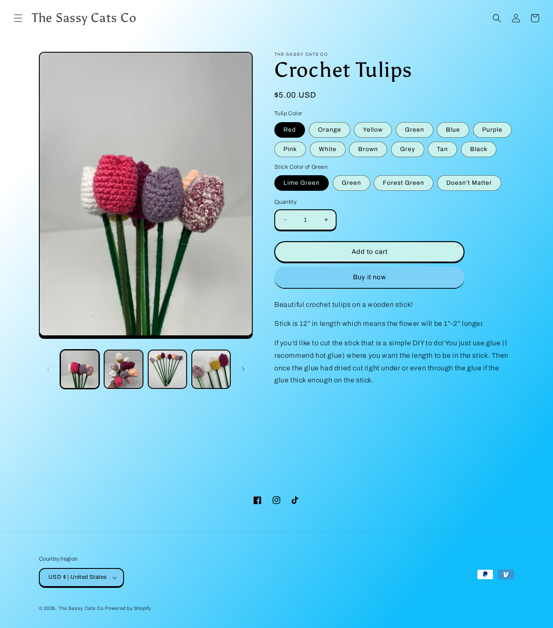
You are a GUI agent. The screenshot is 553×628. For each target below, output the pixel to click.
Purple (492, 129)
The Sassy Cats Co (81, 608)
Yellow (373, 129)
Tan (442, 149)
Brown (368, 149)
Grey (407, 149)
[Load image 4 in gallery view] (211, 369)
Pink (290, 149)
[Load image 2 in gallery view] (123, 369)
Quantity (285, 202)
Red (289, 129)
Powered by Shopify (128, 608)
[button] (18, 18)
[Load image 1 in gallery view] (79, 369)
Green (414, 129)
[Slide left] (48, 369)
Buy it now (369, 277)
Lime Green (301, 183)
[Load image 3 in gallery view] (167, 369)
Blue (453, 129)
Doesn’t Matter (469, 183)
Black (478, 149)
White (328, 149)
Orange (329, 129)
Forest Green (403, 183)
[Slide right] (243, 369)
